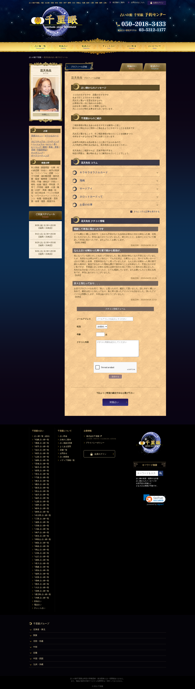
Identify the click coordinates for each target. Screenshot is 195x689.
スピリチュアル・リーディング (45, 141)
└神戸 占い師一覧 (41, 532)
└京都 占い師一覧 (41, 525)
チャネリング (37, 152)
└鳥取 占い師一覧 (41, 543)
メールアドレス (84, 319)
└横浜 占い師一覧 (41, 484)
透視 (45, 147)
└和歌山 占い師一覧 (42, 539)
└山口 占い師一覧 (41, 556)
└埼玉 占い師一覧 (41, 474)
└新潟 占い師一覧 (41, 488)
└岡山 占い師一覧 (41, 550)
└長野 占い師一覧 (41, 505)
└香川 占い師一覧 (41, 563)
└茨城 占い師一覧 (41, 464)
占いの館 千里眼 (35, 57)
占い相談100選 (66, 443)
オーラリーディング (40, 155)
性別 (79, 326)
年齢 (79, 334)
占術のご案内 (65, 440)
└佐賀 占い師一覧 (41, 577)
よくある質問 (65, 446)
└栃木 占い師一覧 (41, 467)
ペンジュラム (38, 144)
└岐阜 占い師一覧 (41, 508)
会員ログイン (158, 3)
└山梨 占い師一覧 (41, 501)
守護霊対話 (42, 150)
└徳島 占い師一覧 (41, 560)
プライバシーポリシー (95, 443)
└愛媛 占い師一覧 (41, 567)
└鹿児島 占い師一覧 (42, 594)
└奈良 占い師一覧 (41, 536)
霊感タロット (37, 136)
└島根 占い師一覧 (41, 546)
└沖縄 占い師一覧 (41, 598)
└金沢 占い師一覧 (41, 495)
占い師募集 (64, 457)
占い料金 (63, 436)
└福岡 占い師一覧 (41, 574)
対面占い (114, 402)
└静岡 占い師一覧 (41, 512)
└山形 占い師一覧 (41, 457)
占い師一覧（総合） (42, 436)
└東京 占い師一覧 (41, 481)
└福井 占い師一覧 (41, 498)
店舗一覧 (63, 450)
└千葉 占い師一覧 (41, 477)
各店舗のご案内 (118, 2)
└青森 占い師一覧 (41, 443)
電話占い (38, 605)
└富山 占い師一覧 (41, 491)
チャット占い (39, 608)
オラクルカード (52, 136)
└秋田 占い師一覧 (41, 453)
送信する (115, 376)
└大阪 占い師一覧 (41, 529)
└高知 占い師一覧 (41, 570)
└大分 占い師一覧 (41, 587)
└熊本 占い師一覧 (41, 584)
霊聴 (33, 150)
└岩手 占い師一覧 (41, 446)
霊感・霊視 (54, 147)
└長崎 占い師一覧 (41, 581)
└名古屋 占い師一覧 (42, 515)
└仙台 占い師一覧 (41, 450)
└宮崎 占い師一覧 (41, 591)
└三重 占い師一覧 (41, 519)
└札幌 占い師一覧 (41, 440)
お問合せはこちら (138, 2)
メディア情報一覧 (67, 460)
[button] (154, 500)
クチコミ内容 (83, 342)
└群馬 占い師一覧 (41, 470)
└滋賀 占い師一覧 (41, 522)
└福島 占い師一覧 (41, 460)
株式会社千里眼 (92, 436)
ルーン (49, 144)
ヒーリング (36, 147)
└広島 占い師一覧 (41, 553)
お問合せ (63, 453)
